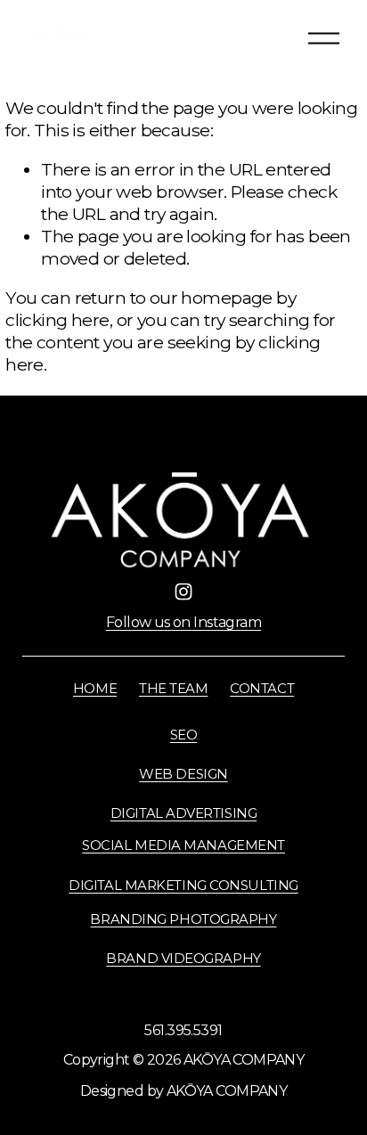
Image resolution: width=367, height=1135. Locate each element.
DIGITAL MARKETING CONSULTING (183, 886)
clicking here (57, 320)
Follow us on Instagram (183, 622)
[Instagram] (183, 591)
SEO (184, 735)
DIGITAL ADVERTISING (183, 813)
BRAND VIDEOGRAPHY (183, 959)
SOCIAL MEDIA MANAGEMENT (183, 845)
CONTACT (262, 689)
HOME (95, 689)
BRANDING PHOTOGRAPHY (183, 919)
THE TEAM (173, 689)
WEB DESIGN (183, 774)
